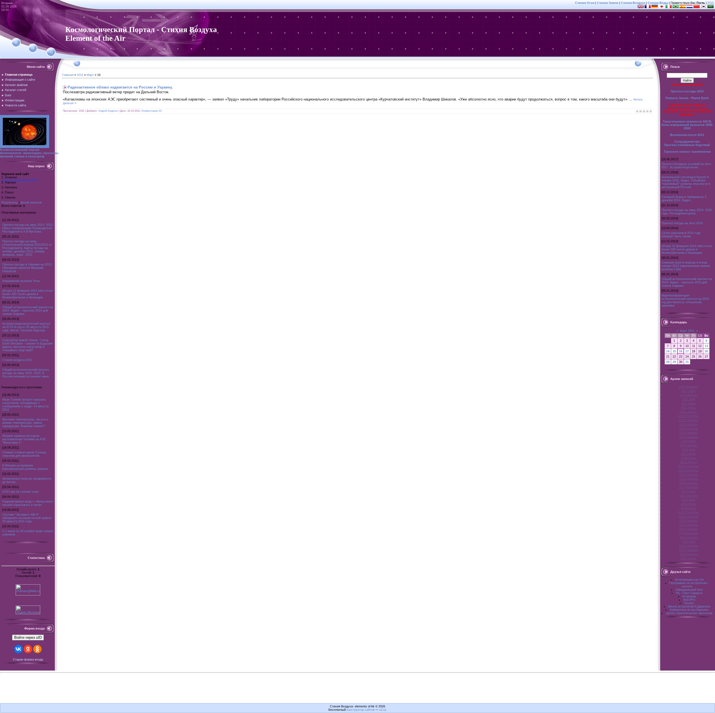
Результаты (9, 202)
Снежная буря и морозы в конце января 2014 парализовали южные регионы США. (685, 266)
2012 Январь (689, 432)
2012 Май (688, 449)
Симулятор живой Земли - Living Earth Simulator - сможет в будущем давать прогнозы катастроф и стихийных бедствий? (27, 345)
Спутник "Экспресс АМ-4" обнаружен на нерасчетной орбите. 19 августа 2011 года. (27, 518)
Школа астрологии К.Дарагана (689, 606)
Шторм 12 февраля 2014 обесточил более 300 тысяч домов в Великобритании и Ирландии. (27, 294)
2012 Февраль (689, 437)
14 (667, 351)
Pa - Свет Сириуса (689, 593)
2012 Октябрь (688, 470)
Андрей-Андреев (108, 110)
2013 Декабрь (688, 525)
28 (667, 361)
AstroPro (689, 599)
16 (680, 351)
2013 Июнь (688, 504)
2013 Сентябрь (688, 512)
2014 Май (688, 541)
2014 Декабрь (688, 550)
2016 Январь (689, 554)
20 (706, 351)
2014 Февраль (689, 533)
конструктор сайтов (361, 709)
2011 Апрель (688, 395)
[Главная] (16, 42)
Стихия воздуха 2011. (17, 360)
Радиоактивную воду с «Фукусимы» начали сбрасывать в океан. (27, 503)
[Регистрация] (33, 48)
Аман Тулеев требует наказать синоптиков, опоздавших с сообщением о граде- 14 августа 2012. (25, 404)
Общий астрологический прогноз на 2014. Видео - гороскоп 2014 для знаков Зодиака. (27, 310)
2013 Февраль (689, 487)
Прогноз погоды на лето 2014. (682, 223)
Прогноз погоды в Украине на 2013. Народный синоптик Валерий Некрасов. (27, 268)
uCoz (383, 709)
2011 (80, 74)
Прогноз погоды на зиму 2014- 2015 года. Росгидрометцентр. (686, 211)
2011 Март (688, 391)
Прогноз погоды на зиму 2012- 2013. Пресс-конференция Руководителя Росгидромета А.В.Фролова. (28, 228)
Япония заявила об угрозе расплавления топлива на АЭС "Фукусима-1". (24, 439)
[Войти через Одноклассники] (37, 649)
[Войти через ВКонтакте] (18, 649)
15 (674, 351)
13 (706, 346)
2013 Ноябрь (689, 520)
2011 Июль (688, 407)
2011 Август (688, 411)
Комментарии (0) (152, 110)
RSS (710, 2)
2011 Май (688, 399)
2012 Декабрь (688, 478)
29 (674, 361)
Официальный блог (689, 589)
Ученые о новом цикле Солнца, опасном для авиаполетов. (24, 454)
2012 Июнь (688, 453)
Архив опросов (31, 202)
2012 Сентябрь (688, 466)
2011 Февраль (688, 386)
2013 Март (688, 491)
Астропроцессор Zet (689, 579)
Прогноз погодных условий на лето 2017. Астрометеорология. (686, 165)
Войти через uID (28, 637)
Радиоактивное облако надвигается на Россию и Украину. (120, 87)
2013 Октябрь (688, 516)
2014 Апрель (688, 537)
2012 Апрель (688, 445)
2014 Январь (689, 529)
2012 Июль (688, 458)
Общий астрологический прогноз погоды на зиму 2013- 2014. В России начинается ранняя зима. (25, 373)
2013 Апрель (688, 495)
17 (687, 351)
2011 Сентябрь (688, 416)
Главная (67, 74)
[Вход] (51, 52)
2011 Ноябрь (688, 424)
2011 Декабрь (688, 428)
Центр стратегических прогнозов (689, 613)
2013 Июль (688, 508)
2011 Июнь (688, 403)
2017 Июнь (688, 558)
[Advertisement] (357, 690)
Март (90, 74)
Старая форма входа (28, 659)
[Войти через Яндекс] (28, 649)
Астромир (689, 596)
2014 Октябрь (688, 545)
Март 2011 (687, 330)
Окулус (689, 603)
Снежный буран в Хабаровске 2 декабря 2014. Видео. (683, 198)
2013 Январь (689, 483)
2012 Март (688, 441)
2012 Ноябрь (689, 474)
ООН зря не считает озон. (20, 491)
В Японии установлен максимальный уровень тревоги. (25, 467)
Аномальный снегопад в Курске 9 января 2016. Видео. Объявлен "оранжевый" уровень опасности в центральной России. (685, 182)
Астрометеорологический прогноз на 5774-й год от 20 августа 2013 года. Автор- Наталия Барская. (26, 327)
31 (687, 361)
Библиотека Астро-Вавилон (689, 609)
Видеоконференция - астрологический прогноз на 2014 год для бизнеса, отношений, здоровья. (685, 300)
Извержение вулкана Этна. (21, 281)
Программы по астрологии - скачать (689, 584)
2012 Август (688, 462)
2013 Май (688, 499)
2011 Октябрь (688, 420)
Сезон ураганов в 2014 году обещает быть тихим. (681, 234)
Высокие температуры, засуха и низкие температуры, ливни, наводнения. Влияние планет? (25, 423)
